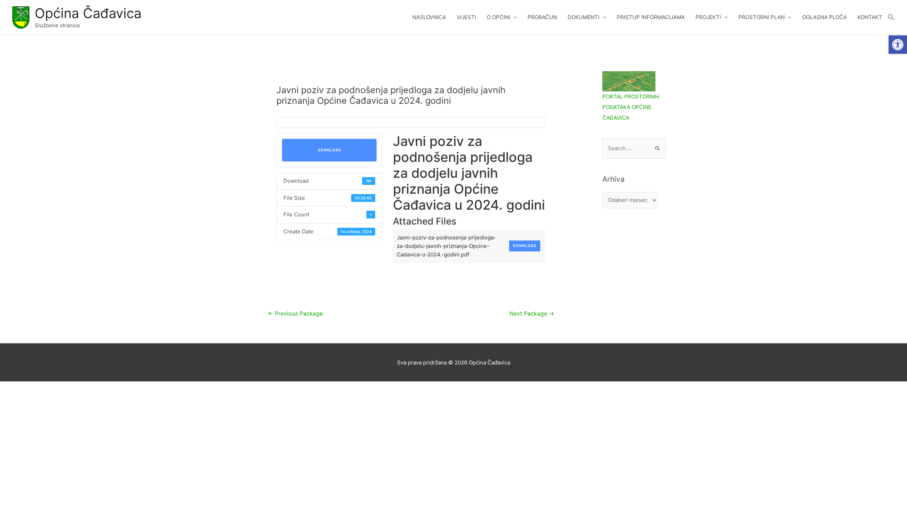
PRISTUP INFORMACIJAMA (651, 17)
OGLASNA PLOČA (824, 17)
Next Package (531, 313)
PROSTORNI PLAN (761, 17)
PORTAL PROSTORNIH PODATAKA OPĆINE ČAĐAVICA (630, 107)
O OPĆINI (498, 17)
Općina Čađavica (88, 13)
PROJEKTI (708, 17)
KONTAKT (869, 17)
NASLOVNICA (429, 17)
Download (329, 150)
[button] (898, 44)
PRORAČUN (542, 17)
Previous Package (295, 313)
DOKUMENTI (583, 17)
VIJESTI (466, 17)
